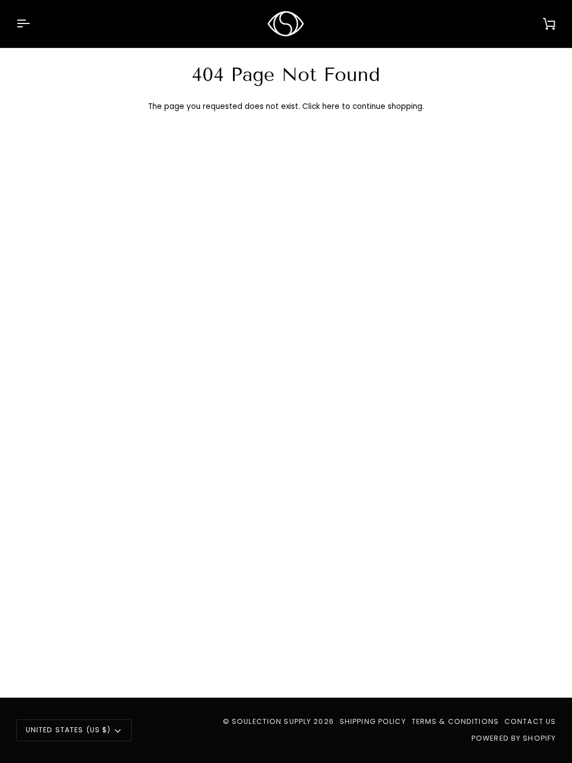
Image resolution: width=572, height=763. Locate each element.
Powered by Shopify (513, 738)
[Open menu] (33, 23)
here (331, 106)
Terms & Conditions (455, 721)
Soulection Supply (271, 721)
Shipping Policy (373, 721)
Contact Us (530, 721)
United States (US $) (68, 730)
